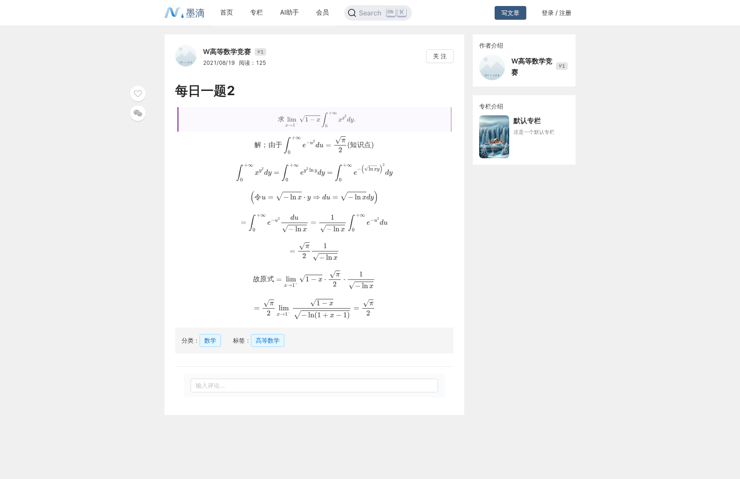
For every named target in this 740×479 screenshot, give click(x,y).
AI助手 (289, 12)
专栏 (256, 12)
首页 (226, 12)
